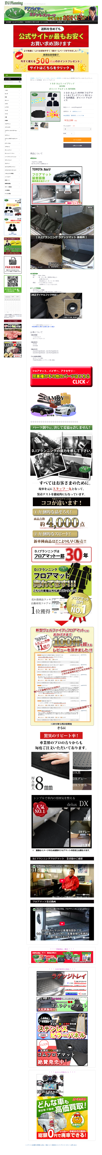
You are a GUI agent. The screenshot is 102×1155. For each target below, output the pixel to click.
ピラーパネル (8, 143)
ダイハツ (7, 100)
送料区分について (77, 111)
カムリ (53, 78)
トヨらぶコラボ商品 (9, 173)
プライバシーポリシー (65, 1145)
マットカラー (67, 126)
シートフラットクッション (10, 156)
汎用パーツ (7, 180)
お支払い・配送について (46, 1145)
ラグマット (7, 135)
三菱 (6, 117)
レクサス (7, 107)
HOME (32, 78)
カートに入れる (77, 139)
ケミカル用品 (8, 193)
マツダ (6, 110)
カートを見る (44, 22)
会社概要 (8, 22)
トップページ (28, 1145)
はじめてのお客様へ (18, 22)
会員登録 (59, 22)
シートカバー (8, 176)
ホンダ (6, 93)
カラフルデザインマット (10, 166)
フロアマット (8, 123)
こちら (17, 316)
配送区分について (56, 1145)
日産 (6, 97)
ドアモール (7, 146)
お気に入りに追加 (77, 145)
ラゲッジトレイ (8, 160)
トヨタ (6, 90)
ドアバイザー (8, 127)
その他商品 (7, 190)
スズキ (6, 103)
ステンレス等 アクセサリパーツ (11, 139)
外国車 (6, 120)
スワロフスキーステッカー (10, 170)
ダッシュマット (8, 150)
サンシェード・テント (9, 153)
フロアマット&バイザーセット (11, 131)
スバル (6, 113)
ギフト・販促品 (8, 186)
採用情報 (38, 1145)
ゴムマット (7, 163)
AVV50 (59, 78)
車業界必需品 (8, 183)
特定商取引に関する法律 (32, 22)
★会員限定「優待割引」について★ (73, 115)
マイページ (52, 22)
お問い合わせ (67, 22)
